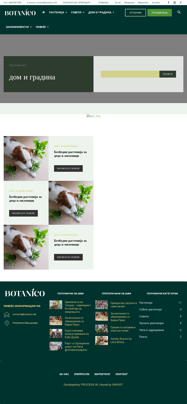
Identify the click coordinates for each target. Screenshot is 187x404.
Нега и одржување (66, 146)
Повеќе (41, 27)
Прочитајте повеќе (68, 168)
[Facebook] (168, 2)
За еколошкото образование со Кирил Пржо (74, 321)
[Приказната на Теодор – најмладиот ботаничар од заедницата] (55, 304)
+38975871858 (14, 2)
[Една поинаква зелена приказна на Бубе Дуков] (55, 333)
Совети (76, 12)
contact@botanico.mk (46, 2)
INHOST (117, 384)
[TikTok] (180, 2)
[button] (179, 12)
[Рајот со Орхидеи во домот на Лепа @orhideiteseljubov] (55, 346)
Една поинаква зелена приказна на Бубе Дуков (77, 334)
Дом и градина (99, 12)
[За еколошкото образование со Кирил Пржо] (55, 320)
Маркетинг (143, 2)
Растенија (56, 12)
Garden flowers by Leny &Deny (121, 340)
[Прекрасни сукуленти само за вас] (101, 304)
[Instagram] (174, 2)
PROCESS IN (89, 384)
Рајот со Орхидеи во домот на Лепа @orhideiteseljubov (77, 346)
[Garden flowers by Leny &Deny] (101, 340)
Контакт (156, 2)
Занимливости (17, 27)
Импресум (129, 2)
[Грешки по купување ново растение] (101, 329)
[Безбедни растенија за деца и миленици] (26, 158)
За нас (118, 2)
